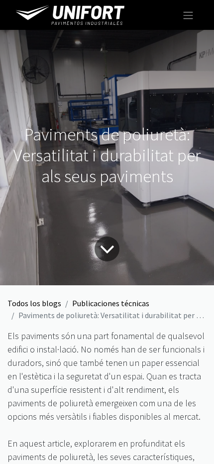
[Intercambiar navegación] (188, 15)
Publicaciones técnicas (110, 303)
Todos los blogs (34, 303)
